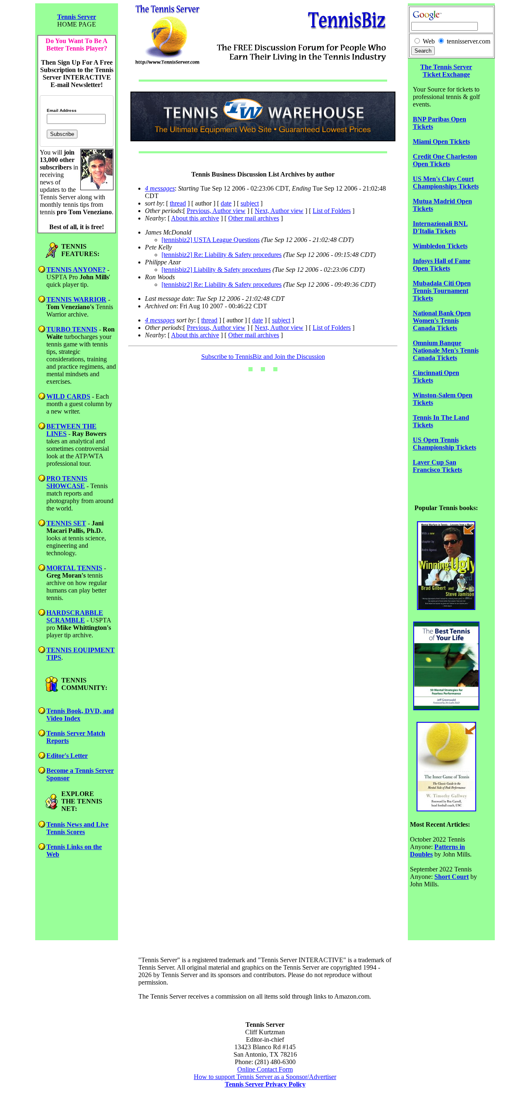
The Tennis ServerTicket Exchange (446, 70)
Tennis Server (76, 16)
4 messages (160, 188)
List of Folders (332, 210)
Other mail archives (253, 218)
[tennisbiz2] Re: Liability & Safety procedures (221, 254)
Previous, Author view (216, 210)
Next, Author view (279, 210)
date (226, 203)
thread (178, 203)
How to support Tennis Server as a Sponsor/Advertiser (265, 1076)
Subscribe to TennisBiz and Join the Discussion (263, 356)
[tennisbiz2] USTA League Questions (210, 239)
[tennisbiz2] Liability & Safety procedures (216, 269)
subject (250, 203)
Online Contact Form (265, 1069)
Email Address (62, 111)
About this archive (195, 218)
